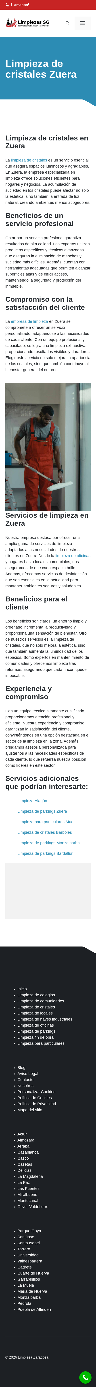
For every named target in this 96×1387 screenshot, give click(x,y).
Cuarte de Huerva (33, 1273)
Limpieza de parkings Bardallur (45, 853)
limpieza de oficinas (72, 556)
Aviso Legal (27, 1073)
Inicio (22, 989)
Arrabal (23, 1146)
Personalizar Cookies (36, 1092)
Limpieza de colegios (36, 995)
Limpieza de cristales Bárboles (44, 832)
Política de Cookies (34, 1098)
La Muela (25, 1285)
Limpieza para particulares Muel (45, 822)
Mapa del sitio (29, 1110)
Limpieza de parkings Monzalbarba (48, 843)
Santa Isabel (28, 1243)
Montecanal (27, 1200)
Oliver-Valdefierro (32, 1206)
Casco (23, 1158)
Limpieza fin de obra (35, 1037)
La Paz (23, 1182)
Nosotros (25, 1085)
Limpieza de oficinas (35, 1025)
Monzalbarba (29, 1297)
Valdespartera (29, 1261)
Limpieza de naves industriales (44, 1019)
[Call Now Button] (85, 1377)
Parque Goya (29, 1231)
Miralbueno (27, 1194)
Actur (22, 1134)
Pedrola (24, 1303)
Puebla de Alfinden (34, 1309)
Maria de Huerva (32, 1291)
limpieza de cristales (29, 160)
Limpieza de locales (35, 1013)
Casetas (24, 1164)
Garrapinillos (28, 1279)
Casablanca (28, 1152)
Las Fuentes (28, 1188)
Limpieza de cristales (36, 1007)
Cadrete (24, 1267)
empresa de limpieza (29, 321)
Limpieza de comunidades (40, 1001)
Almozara (25, 1140)
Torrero (23, 1249)
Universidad (28, 1255)
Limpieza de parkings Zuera (42, 811)
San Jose (25, 1237)
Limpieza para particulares (41, 1043)
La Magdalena (30, 1176)
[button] (67, 23)
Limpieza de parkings (36, 1031)
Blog (21, 1067)
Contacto (25, 1079)
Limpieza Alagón (32, 801)
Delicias (24, 1170)
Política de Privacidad (36, 1104)
